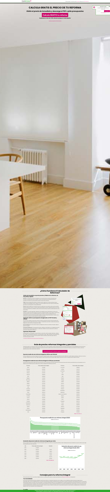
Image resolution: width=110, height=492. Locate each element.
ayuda (78, 1)
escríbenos (103, 12)
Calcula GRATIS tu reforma (55, 15)
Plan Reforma (78, 413)
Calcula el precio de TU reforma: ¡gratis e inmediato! (55, 351)
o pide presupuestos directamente (55, 20)
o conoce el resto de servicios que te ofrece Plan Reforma (33, 338)
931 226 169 (86, 1)
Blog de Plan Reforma (66, 476)
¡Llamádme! (107, 11)
